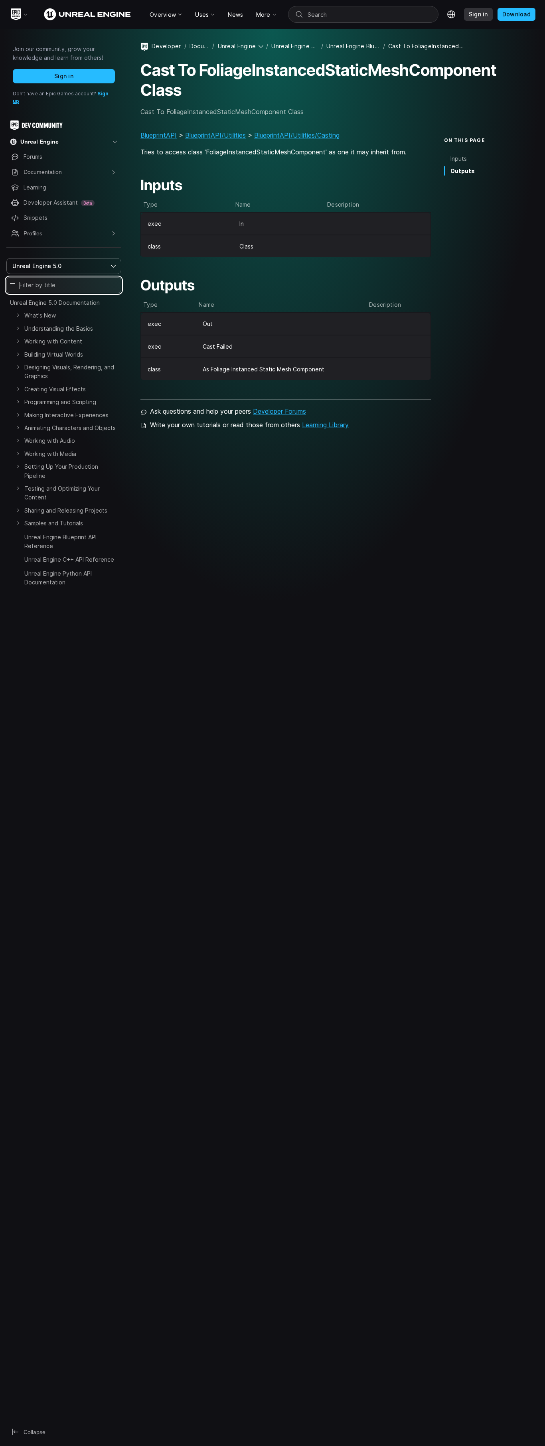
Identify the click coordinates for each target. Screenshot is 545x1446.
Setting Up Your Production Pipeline (61, 471)
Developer (166, 46)
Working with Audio (49, 440)
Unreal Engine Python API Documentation (58, 578)
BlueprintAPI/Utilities (215, 135)
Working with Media (50, 453)
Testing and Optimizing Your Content (62, 493)
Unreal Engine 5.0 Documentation (55, 302)
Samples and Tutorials (53, 523)
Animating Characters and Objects (70, 427)
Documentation (199, 46)
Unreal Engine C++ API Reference (69, 559)
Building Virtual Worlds (53, 354)
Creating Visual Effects (55, 389)
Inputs (458, 158)
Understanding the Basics (58, 328)
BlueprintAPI (158, 135)
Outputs (462, 170)
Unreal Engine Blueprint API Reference (60, 541)
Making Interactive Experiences (66, 415)
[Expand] (18, 315)
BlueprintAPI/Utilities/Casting (297, 135)
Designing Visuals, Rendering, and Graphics (69, 371)
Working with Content (53, 341)
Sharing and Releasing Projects (65, 510)
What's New (40, 315)
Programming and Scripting (60, 401)
